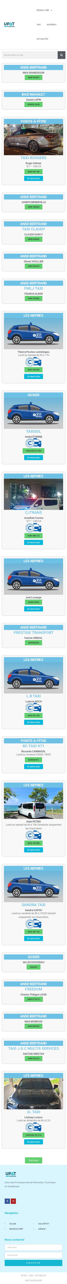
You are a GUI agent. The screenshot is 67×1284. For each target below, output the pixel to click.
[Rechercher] (61, 55)
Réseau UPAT (43, 10)
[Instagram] (13, 1201)
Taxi (39, 24)
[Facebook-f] (7, 1201)
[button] (33, 77)
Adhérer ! (52, 24)
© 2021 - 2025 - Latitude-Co (33, 1275)
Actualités (42, 39)
